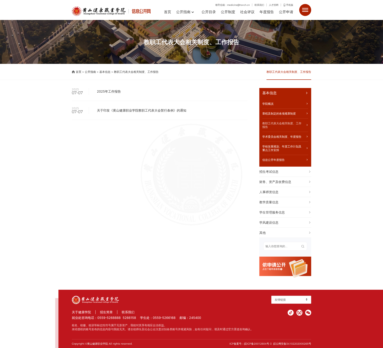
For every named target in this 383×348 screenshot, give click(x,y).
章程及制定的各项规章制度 (279, 113)
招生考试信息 (268, 172)
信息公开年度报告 (273, 159)
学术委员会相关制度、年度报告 (281, 136)
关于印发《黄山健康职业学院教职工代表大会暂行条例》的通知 (141, 110)
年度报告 (267, 12)
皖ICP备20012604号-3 (258, 343)
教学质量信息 (268, 202)
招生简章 (106, 312)
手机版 (289, 4)
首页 (167, 12)
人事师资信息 (268, 192)
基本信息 (105, 71)
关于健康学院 (81, 312)
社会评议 (247, 12)
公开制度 (228, 12)
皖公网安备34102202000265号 (292, 343)
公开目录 (208, 12)
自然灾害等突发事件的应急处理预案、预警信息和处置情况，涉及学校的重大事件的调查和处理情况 (313, 182)
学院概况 (267, 103)
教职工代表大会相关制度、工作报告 (136, 71)
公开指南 (183, 12)
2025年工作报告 (109, 91)
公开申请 (286, 12)
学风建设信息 (268, 222)
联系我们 (259, 4)
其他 (262, 233)
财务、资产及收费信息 (275, 182)
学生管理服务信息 (272, 212)
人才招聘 (273, 4)
